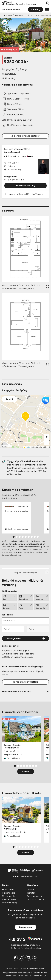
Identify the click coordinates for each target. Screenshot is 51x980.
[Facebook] (15, 957)
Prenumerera (25, 927)
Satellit (9, 399)
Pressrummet (33, 896)
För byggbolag (9, 896)
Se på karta (10, 73)
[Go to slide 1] (14, 537)
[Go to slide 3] (20, 537)
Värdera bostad (9, 902)
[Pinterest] (35, 957)
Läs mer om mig (14, 169)
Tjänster (31, 893)
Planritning (10, 78)
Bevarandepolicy (25, 973)
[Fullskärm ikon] (47, 287)
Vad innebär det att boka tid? (16, 691)
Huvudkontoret (9, 899)
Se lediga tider (14, 638)
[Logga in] (47, 3)
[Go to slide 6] (29, 537)
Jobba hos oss (34, 899)
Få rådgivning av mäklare (25, 682)
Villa (28, 15)
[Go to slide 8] (35, 537)
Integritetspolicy (10, 973)
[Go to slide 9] (38, 537)
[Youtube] (21, 957)
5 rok (35, 15)
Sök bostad (7, 9)
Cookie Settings (39, 975)
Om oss (30, 889)
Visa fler (25, 771)
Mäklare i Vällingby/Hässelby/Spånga (25, 194)
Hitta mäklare (8, 893)
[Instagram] (28, 957)
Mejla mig (11, 166)
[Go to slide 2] (17, 537)
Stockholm (19, 15)
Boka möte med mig (25, 185)
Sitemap (28, 975)
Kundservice (7, 889)
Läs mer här (15, 474)
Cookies (8, 975)
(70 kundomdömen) (17, 156)
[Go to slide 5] (26, 537)
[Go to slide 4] (23, 537)
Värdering (35, 9)
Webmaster (18, 975)
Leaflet (27, 447)
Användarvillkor (40, 973)
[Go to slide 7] (32, 537)
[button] (47, 9)
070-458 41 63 (13, 163)
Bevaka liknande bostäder (26, 136)
